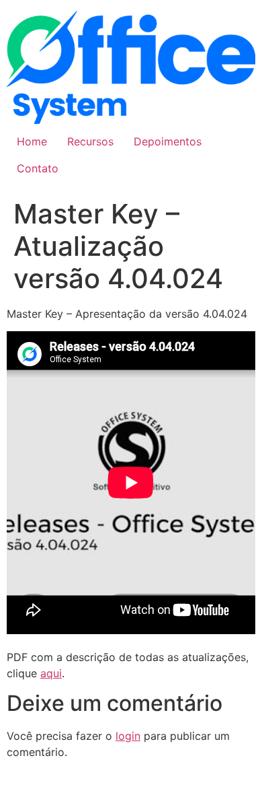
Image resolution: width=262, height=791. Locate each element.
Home (32, 141)
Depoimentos (168, 141)
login (128, 736)
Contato (37, 168)
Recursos (90, 141)
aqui (51, 673)
